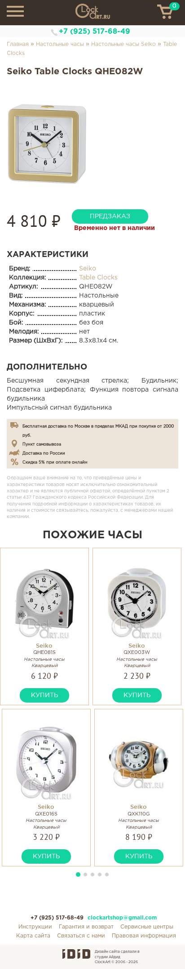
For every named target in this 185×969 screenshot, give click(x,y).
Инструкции (35, 926)
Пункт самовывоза (41, 444)
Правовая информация (144, 935)
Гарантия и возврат (86, 926)
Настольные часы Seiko (123, 44)
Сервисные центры (146, 926)
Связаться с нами (81, 935)
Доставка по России (43, 453)
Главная (18, 44)
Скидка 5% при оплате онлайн (55, 462)
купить (44, 695)
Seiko (87, 268)
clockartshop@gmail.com (122, 917)
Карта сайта (33, 935)
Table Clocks (98, 277)
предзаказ (110, 216)
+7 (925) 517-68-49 (94, 31)
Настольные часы (60, 44)
